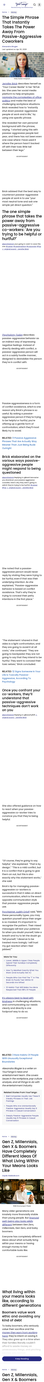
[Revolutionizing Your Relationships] (22, 4)
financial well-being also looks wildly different (20, 1221)
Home (4, 12)
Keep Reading (22, 1358)
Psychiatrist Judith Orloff (16, 911)
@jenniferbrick (8, 244)
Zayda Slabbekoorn (10, 1176)
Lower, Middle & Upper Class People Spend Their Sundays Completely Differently (23, 963)
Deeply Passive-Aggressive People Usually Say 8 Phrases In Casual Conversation (22, 1118)
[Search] (34, 4)
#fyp (39, 246)
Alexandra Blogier (10, 46)
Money (13, 12)
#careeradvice (19, 246)
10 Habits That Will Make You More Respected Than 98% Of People (22, 988)
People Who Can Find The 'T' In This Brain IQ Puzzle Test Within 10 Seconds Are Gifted (22, 980)
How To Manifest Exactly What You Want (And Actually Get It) (22, 971)
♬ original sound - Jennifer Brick (15, 249)
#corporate (31, 246)
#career (9, 246)
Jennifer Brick (9, 83)
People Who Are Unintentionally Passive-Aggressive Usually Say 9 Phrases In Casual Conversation (21, 1108)
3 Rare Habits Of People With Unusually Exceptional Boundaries (20, 1058)
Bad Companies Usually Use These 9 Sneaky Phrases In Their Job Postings (23, 1098)
